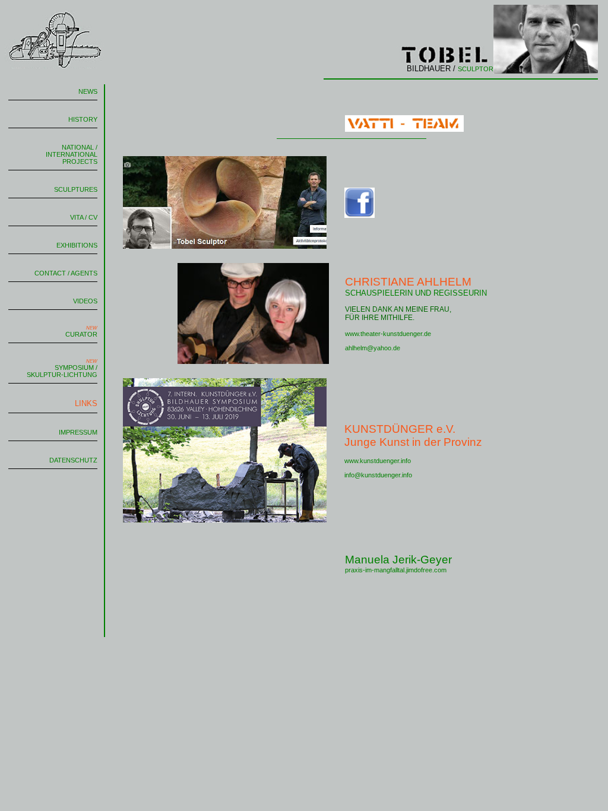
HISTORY (82, 119)
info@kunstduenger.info (378, 475)
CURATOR (81, 331)
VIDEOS (85, 301)
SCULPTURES (75, 189)
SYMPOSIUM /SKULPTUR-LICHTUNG (62, 368)
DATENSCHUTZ (73, 460)
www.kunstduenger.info (377, 460)
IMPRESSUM (78, 432)
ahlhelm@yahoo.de (372, 347)
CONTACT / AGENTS (65, 273)
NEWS (87, 91)
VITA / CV (83, 217)
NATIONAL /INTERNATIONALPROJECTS (71, 154)
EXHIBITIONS (76, 245)
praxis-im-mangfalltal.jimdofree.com (395, 570)
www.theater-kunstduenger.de (388, 333)
